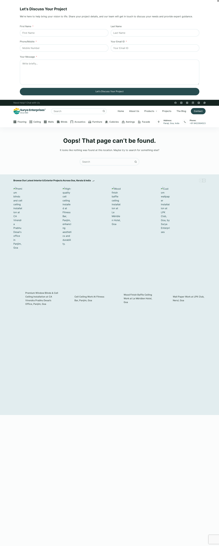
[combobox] (76, 111)
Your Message (27, 56)
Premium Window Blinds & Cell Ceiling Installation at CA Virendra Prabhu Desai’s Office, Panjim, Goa (41, 298)
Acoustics (79, 121)
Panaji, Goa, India (171, 123)
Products (149, 111)
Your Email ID (118, 41)
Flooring (22, 121)
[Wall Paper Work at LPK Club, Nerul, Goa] (165, 299)
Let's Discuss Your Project (109, 91)
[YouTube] (199, 103)
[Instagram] (187, 103)
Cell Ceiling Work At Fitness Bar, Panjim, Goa (89, 298)
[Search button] (103, 111)
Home (121, 111)
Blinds (64, 121)
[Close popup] (218, 1)
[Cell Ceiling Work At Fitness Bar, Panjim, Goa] (67, 299)
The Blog (181, 111)
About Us (134, 111)
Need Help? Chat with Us (26, 102)
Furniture (97, 121)
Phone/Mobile (27, 41)
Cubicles (114, 121)
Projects (166, 111)
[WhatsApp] (205, 103)
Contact (198, 111)
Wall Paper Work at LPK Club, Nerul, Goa (188, 298)
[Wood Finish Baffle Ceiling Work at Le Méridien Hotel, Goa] (116, 299)
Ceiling (37, 121)
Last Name (116, 26)
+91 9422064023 (198, 123)
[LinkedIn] (193, 103)
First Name (25, 26)
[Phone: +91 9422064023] (184, 121)
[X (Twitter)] (181, 103)
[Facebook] (175, 103)
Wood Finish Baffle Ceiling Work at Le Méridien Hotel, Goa (138, 298)
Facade (146, 121)
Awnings (130, 121)
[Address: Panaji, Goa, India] (158, 121)
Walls (51, 121)
